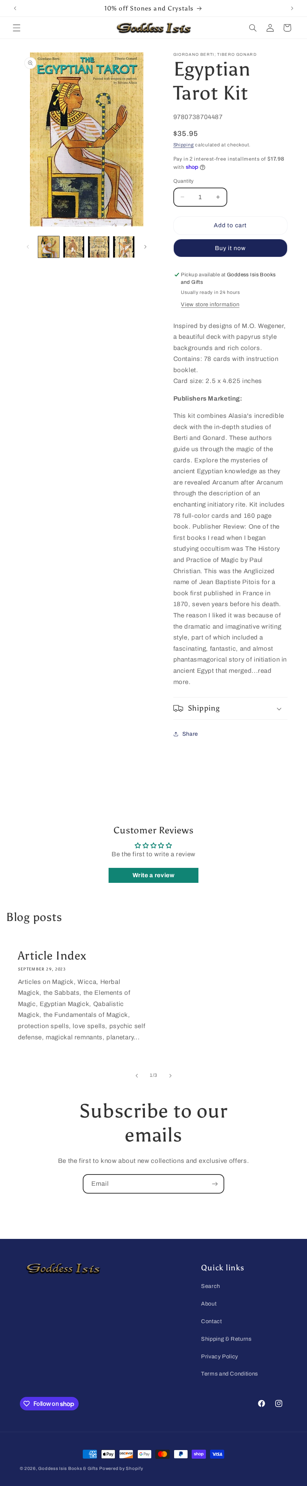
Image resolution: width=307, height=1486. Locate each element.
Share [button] (190, 734)
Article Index (52, 956)
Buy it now (230, 248)
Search (210, 1286)
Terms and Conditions (229, 1374)
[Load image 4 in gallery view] (123, 246)
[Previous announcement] (15, 8)
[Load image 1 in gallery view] (48, 246)
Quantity (183, 181)
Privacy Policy (219, 1356)
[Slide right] (145, 246)
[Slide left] (28, 246)
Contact (211, 1321)
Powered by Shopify (121, 1468)
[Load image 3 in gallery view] (98, 246)
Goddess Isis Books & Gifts (68, 1468)
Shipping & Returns (226, 1339)
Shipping (183, 145)
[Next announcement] (292, 8)
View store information (210, 304)
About (208, 1304)
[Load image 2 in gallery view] (73, 246)
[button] (16, 27)
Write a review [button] (154, 875)
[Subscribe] (215, 1183)
